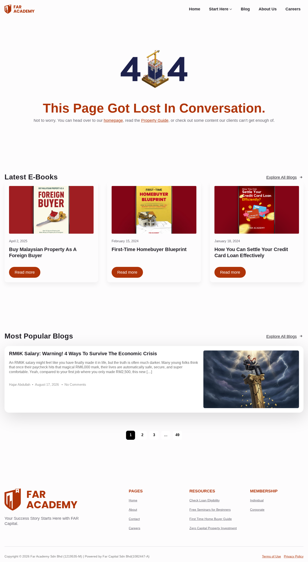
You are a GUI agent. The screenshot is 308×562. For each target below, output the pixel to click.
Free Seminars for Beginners (210, 509)
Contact (134, 519)
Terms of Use (271, 556)
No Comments (75, 384)
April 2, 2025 (18, 241)
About (133, 509)
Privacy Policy (293, 556)
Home (194, 9)
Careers (293, 9)
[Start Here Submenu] (231, 9)
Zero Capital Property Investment (213, 528)
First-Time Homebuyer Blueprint (149, 249)
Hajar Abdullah (19, 384)
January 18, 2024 (227, 241)
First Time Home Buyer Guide (210, 519)
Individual (257, 500)
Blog (245, 9)
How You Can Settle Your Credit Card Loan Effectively (251, 253)
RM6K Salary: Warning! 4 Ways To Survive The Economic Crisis (83, 353)
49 (177, 435)
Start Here (218, 9)
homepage (113, 120)
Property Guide (154, 120)
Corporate (257, 509)
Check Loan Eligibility (204, 500)
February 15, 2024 (125, 241)
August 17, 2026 (47, 384)
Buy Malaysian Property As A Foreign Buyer (42, 253)
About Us (268, 9)
